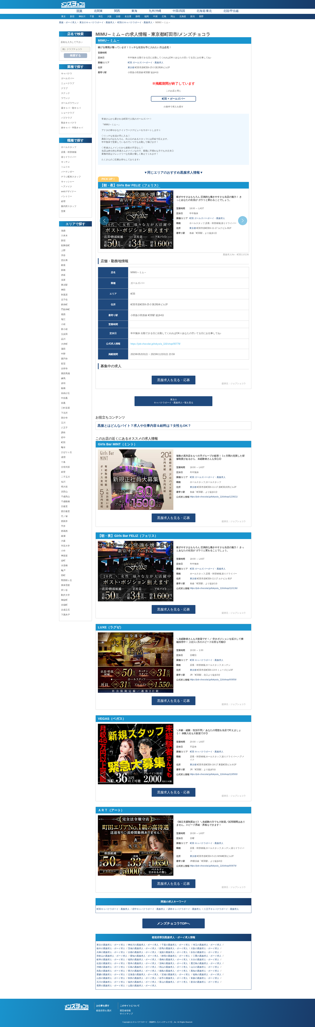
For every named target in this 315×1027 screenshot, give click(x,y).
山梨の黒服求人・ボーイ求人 (142, 985)
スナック (65, 93)
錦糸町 (64, 304)
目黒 (63, 403)
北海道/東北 (204, 10)
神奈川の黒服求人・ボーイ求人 (143, 944)
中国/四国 (179, 10)
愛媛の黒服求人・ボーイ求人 (111, 974)
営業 (63, 211)
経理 (63, 201)
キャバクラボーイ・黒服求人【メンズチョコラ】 (153, 1022)
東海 (134, 10)
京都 (118, 16)
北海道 (182, 16)
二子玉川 (65, 477)
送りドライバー (68, 157)
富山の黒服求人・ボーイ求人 (173, 982)
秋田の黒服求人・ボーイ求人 (142, 978)
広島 (164, 16)
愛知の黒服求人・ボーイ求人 (144, 956)
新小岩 (64, 329)
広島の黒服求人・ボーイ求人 (142, 967)
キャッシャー (67, 181)
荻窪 (63, 363)
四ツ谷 (64, 590)
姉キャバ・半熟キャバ (72, 127)
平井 (63, 526)
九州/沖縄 (155, 10)
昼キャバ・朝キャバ (71, 108)
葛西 (63, 314)
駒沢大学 (65, 595)
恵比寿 (64, 260)
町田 (63, 442)
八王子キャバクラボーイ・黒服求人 (221, 909)
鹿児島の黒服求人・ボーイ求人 (206, 963)
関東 (79, 10)
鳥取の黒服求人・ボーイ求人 (111, 971)
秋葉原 (64, 294)
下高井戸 (65, 614)
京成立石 (65, 610)
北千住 (64, 299)
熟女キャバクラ (68, 122)
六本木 (64, 235)
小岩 (63, 324)
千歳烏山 (65, 496)
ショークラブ (67, 113)
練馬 (63, 378)
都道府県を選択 (103, 1010)
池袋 (63, 230)
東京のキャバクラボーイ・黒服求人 (96, 22)
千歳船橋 (65, 501)
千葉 (92, 16)
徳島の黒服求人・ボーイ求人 (173, 971)
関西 (117, 10)
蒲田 (63, 349)
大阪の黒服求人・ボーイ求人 (205, 948)
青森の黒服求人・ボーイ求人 (205, 978)
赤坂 (63, 275)
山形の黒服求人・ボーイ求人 (111, 978)
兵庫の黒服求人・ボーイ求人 (111, 952)
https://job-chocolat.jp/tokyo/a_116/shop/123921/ (214, 496)
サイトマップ (126, 1013)
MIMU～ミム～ (109, 40)
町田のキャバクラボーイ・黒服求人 (134, 22)
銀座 (63, 265)
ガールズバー (67, 78)
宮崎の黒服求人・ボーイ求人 (173, 963)
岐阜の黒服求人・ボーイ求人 (111, 959)
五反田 (64, 334)
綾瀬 (63, 536)
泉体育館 (65, 585)
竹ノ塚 (64, 516)
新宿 (72, 16)
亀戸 (63, 570)
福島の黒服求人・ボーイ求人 (207, 974)
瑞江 (63, 319)
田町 (63, 575)
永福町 (64, 605)
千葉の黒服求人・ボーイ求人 (176, 944)
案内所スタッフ (68, 206)
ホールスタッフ (68, 147)
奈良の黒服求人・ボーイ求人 (205, 952)
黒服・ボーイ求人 (68, 22)
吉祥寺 (64, 368)
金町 (63, 560)
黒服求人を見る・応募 (173, 380)
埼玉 (100, 16)
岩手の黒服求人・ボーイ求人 (173, 978)
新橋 (63, 270)
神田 (63, 289)
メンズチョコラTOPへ (173, 923)
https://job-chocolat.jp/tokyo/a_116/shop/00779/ (155, 343)
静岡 (138, 16)
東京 (63, 16)
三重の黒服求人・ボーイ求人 (207, 956)
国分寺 (64, 417)
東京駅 (64, 285)
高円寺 (64, 358)
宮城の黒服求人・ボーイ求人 (176, 974)
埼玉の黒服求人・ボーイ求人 (207, 944)
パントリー (66, 196)
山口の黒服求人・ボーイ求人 (205, 967)
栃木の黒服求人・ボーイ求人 (111, 948)
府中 (63, 437)
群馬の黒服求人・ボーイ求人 (173, 948)
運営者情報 (125, 1010)
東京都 (131, 67)
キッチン (65, 162)
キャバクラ (66, 73)
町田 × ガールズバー (173, 98)
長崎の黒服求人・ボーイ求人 (173, 959)
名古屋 (128, 16)
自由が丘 (65, 393)
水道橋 (64, 565)
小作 (63, 550)
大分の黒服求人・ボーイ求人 (205, 959)
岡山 (173, 16)
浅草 (63, 280)
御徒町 (64, 600)
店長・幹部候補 (68, 152)
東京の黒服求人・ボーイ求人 (111, 944)
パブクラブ (66, 118)
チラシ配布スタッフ (71, 176)
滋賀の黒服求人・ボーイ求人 (173, 952)
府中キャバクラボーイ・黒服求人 (149, 909)
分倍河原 (65, 467)
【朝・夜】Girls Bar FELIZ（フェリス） (128, 536)
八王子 (64, 427)
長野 (201, 16)
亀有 (63, 447)
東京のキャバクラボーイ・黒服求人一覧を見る (173, 401)
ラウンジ (65, 98)
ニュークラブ (67, 83)
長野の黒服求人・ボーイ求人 (111, 985)
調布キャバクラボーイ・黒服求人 (184, 909)
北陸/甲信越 (231, 10)
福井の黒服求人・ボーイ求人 (142, 982)
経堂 (63, 472)
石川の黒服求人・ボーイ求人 (111, 982)
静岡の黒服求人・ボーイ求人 (176, 956)
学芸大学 (65, 545)
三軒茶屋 (65, 408)
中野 (63, 353)
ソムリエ (65, 167)
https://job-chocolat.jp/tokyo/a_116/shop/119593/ (214, 774)
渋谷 (63, 255)
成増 (63, 457)
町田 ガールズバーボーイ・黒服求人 (145, 62)
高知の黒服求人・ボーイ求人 (205, 971)
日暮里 (64, 506)
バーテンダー (67, 171)
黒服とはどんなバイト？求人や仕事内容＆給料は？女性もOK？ (144, 425)
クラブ (64, 88)
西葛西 (64, 531)
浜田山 (64, 491)
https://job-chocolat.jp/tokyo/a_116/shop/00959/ (213, 679)
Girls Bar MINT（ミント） (119, 185)
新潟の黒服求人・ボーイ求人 (205, 982)
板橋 (63, 388)
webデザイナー (68, 191)
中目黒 (64, 398)
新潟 (192, 16)
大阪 (109, 16)
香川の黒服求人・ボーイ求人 (142, 971)
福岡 (146, 16)
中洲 (155, 16)
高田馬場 (65, 373)
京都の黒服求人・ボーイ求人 (142, 952)
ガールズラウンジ (70, 103)
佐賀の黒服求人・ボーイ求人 (111, 963)
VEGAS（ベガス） (112, 718)
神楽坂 (64, 555)
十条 (63, 462)
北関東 (98, 10)
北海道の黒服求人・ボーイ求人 (143, 974)
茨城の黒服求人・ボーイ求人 (142, 948)
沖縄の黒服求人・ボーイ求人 (111, 967)
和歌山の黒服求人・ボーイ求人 (112, 956)
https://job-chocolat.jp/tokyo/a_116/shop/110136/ (214, 588)
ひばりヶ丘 (66, 452)
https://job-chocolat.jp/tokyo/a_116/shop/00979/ (213, 866)
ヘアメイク (66, 186)
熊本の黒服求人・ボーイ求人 (142, 963)
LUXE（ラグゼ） (110, 627)
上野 (63, 250)
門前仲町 (65, 309)
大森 (63, 541)
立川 (63, 422)
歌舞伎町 (65, 245)
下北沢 (64, 413)
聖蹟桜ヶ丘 (66, 580)
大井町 (64, 344)
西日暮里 (65, 511)
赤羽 (63, 383)
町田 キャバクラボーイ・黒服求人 (206, 660)
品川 (63, 339)
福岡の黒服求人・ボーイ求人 (142, 959)
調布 (63, 432)
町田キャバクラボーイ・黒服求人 (113, 909)
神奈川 (82, 16)
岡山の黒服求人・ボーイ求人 (173, 967)
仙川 (63, 481)
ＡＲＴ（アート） (111, 810)
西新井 (64, 521)
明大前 (64, 486)
